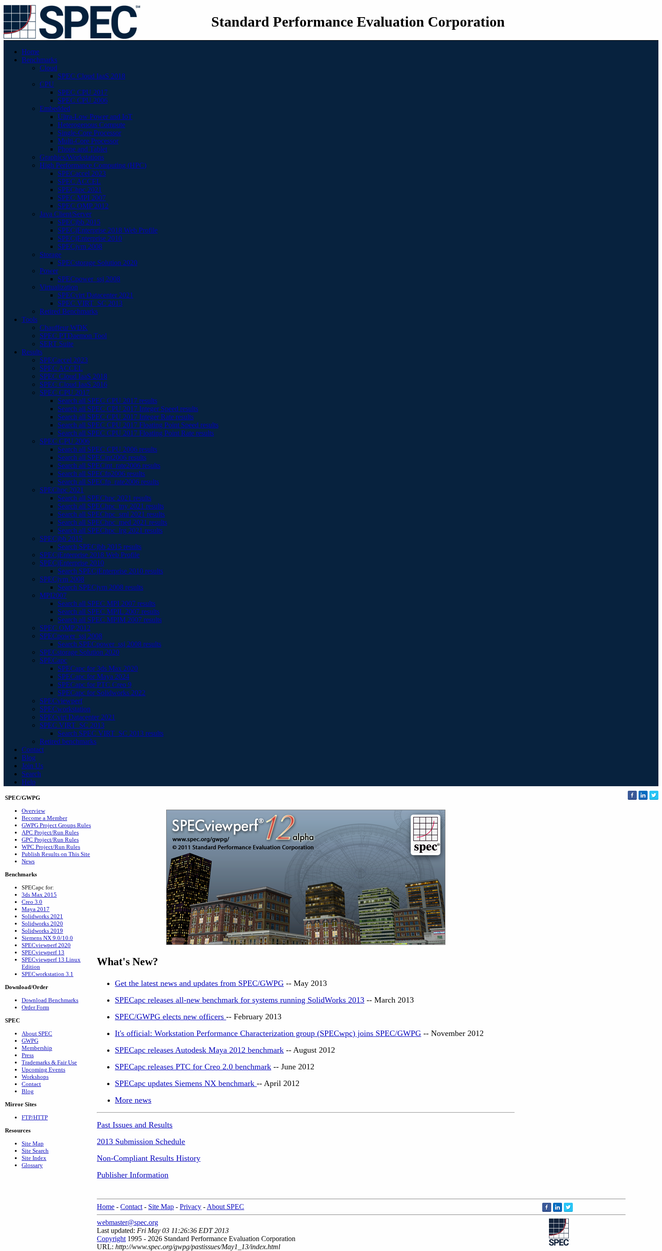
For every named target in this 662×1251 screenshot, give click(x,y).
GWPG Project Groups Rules (56, 825)
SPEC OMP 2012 (83, 206)
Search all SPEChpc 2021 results (104, 498)
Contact (33, 749)
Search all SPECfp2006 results (101, 473)
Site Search (35, 1150)
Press (28, 1055)
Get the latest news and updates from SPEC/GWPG (199, 983)
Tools (29, 319)
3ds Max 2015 (39, 894)
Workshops (35, 1076)
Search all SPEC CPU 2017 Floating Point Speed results (138, 425)
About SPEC (37, 1033)
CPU (47, 84)
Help (29, 782)
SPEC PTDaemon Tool (73, 335)
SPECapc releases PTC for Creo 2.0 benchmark (193, 1066)
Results (32, 352)
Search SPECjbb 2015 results (99, 546)
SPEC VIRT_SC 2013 (90, 303)
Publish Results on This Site (56, 854)
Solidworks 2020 (42, 923)
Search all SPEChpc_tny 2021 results (111, 506)
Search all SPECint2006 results (102, 457)
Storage (50, 254)
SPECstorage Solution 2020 (97, 262)
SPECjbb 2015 (79, 222)
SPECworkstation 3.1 (47, 974)
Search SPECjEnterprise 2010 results (110, 571)
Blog (29, 757)
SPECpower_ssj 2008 (89, 279)
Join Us (32, 766)
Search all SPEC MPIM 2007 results (110, 619)
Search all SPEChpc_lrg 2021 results (110, 530)
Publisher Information (132, 1174)
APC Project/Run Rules (50, 832)
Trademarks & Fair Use (49, 1062)
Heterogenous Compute (91, 124)
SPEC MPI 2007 (82, 198)
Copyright (111, 1238)
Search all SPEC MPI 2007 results (106, 603)
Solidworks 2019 (42, 930)
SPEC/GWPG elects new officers (170, 1016)
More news (133, 1099)
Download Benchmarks (50, 1000)
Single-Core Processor (89, 133)
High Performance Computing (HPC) (93, 165)
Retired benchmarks (68, 741)
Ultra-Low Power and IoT (95, 116)
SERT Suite (56, 344)
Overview (33, 810)
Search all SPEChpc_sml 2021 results (111, 514)
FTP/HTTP (35, 1117)
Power (49, 271)
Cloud (48, 68)
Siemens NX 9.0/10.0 (47, 938)
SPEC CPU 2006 (83, 100)
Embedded (55, 108)
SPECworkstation (65, 709)
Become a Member (44, 818)
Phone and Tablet (82, 149)
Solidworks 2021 (42, 916)
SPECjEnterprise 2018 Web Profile (108, 230)
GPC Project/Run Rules (50, 839)
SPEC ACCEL (79, 181)
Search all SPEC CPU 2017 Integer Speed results (128, 408)
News (28, 861)
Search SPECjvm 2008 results (100, 587)
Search (31, 774)
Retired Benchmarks (69, 311)
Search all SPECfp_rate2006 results (108, 482)
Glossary (32, 1165)
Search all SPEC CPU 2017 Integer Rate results (126, 417)
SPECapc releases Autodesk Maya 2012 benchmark (199, 1049)
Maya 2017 (36, 909)
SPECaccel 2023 (82, 173)
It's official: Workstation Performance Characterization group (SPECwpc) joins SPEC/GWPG (268, 1033)
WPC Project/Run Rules (51, 846)
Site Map (33, 1143)
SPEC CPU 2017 (83, 92)
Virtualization (59, 287)
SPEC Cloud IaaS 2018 (91, 76)
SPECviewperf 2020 (46, 945)
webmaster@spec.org (127, 1222)
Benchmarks (39, 60)
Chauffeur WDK (64, 327)
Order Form (35, 1007)
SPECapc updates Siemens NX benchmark (186, 1083)
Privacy (190, 1206)
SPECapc (53, 660)
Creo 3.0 (32, 901)
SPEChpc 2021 (80, 189)
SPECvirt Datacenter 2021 (95, 295)
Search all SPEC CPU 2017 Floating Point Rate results (136, 433)
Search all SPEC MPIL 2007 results (108, 611)
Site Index (34, 1158)
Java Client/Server (65, 214)
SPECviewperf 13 (43, 952)
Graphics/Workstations (72, 157)
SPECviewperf (61, 701)
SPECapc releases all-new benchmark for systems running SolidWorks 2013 (239, 999)
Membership (37, 1048)
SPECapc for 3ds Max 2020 (98, 668)
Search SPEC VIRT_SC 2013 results (110, 733)
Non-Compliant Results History (148, 1158)
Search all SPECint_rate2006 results (109, 465)
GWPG (30, 1040)
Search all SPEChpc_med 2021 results (112, 522)
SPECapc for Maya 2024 (93, 676)
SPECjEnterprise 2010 (90, 238)
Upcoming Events (43, 1069)
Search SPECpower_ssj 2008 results (109, 644)
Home (30, 51)
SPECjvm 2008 (80, 246)
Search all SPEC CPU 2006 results (107, 449)
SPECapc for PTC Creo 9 (94, 684)
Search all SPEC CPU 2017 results (107, 400)
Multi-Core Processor (88, 141)
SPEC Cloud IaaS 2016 (73, 384)
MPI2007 (53, 595)
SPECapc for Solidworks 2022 (101, 693)
